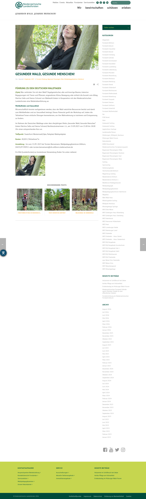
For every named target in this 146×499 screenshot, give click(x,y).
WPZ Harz (105, 224)
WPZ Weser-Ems (107, 263)
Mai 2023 (105, 425)
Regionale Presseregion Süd (111, 156)
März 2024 (106, 395)
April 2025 (106, 357)
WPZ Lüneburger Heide (110, 227)
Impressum (87, 496)
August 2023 (106, 416)
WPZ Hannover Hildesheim (111, 221)
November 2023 (107, 407)
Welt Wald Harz (107, 197)
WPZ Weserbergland (109, 266)
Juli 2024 (105, 383)
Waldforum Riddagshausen (111, 183)
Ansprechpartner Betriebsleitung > (29, 472)
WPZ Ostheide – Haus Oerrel (112, 236)
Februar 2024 (107, 398)
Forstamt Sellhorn (108, 105)
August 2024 (106, 380)
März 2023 (106, 431)
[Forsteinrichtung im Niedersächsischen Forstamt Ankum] (29, 199)
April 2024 (106, 392)
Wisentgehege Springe (110, 206)
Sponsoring (106, 165)
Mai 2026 (105, 318)
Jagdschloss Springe (109, 129)
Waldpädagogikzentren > (26, 481)
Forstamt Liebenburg (109, 70)
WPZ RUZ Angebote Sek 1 (111, 248)
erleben (126, 7)
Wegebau (105, 194)
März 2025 (106, 360)
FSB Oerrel (106, 117)
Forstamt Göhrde (108, 58)
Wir (79, 7)
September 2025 (108, 342)
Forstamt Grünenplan (109, 61)
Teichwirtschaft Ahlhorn (110, 171)
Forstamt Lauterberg (109, 67)
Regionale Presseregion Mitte (112, 150)
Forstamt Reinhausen (109, 90)
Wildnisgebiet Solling (109, 200)
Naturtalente (106, 141)
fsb (103, 114)
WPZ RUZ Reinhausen (109, 254)
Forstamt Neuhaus (108, 78)
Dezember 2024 (107, 369)
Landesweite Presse (109, 132)
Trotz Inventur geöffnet (57, 213)
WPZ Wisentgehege (108, 269)
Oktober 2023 (107, 410)
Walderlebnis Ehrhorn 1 (110, 180)
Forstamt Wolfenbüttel (110, 111)
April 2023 (106, 428)
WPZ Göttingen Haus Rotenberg (113, 212)
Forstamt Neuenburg (109, 75)
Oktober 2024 (107, 375)
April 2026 (106, 321)
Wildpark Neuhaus (108, 203)
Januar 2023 (106, 437)
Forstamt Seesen (108, 102)
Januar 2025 (106, 366)
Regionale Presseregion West (56, 79)
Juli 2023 (105, 419)
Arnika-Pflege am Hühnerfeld (112, 283)
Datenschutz (98, 496)
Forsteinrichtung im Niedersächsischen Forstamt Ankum (30, 213)
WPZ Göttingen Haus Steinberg (112, 215)
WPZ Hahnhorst (107, 218)
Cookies (128, 496)
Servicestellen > (23, 478)
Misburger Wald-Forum (110, 138)
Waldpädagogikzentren (110, 189)
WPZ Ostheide (107, 233)
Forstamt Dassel (107, 52)
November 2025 (107, 336)
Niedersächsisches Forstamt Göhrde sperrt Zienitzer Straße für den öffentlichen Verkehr (114, 291)
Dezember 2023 (107, 404)
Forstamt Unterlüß (108, 108)
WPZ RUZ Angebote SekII (110, 251)
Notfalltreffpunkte (75, 496)
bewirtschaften (94, 7)
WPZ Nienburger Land (109, 230)
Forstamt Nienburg (41, 79)
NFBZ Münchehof (108, 144)
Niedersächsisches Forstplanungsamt (115, 147)
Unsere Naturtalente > (25, 484)
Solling (104, 162)
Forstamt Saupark (108, 99)
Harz (103, 120)
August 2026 (106, 309)
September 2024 (108, 377)
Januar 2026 (106, 330)
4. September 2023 (29, 79)
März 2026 (106, 324)
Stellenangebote (108, 168)
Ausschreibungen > (62, 472)
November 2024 (107, 372)
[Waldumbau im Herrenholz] (84, 199)
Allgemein (105, 40)
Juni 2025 (105, 351)
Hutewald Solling (108, 123)
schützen (112, 7)
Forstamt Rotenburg (109, 96)
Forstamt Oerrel (107, 84)
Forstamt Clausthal (108, 49)
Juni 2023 (105, 422)
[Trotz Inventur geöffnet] (57, 199)
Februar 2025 (107, 363)
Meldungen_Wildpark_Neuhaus (113, 135)
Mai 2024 (105, 389)
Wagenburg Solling (109, 174)
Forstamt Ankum (107, 46)
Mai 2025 (105, 354)
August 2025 (106, 345)
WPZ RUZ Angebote (108, 242)
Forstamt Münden (108, 73)
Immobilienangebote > (64, 478)
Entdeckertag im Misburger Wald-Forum (115, 286)
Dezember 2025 (107, 333)
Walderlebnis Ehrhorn (109, 177)
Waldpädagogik (107, 186)
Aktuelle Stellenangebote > (65, 475)
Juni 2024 (105, 386)
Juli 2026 (105, 312)
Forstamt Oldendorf (109, 87)
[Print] (94, 84)
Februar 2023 (107, 434)
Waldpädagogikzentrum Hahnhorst (74, 79)
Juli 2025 (105, 348)
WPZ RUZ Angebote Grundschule (113, 245)
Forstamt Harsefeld (108, 64)
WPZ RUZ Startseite (108, 257)
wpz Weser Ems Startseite (111, 260)
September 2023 (108, 413)
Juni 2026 (105, 315)
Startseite (104, 18)
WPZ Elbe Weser (107, 209)
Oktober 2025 (107, 339)
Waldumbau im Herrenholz (85, 213)
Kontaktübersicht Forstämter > (28, 475)
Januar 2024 (106, 401)
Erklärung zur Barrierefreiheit (114, 496)
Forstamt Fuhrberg (108, 55)
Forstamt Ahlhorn (108, 43)
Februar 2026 (107, 327)
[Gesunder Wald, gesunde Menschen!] (56, 47)
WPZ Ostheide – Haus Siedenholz (113, 239)
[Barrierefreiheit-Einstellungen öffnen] (3, 253)
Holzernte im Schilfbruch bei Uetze (114, 280)
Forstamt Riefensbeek (109, 93)
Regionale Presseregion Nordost (113, 153)
